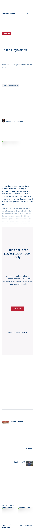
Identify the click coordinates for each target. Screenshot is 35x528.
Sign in (25, 332)
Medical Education (13, 85)
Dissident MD (11, 120)
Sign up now (17, 308)
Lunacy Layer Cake (25, 525)
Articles (4, 85)
